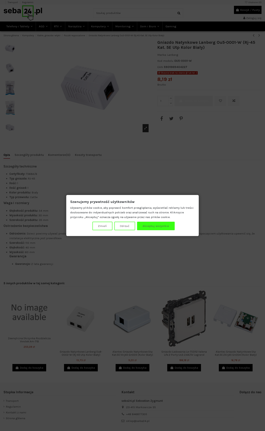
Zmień (102, 226)
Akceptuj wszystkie (156, 226)
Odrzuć (124, 226)
